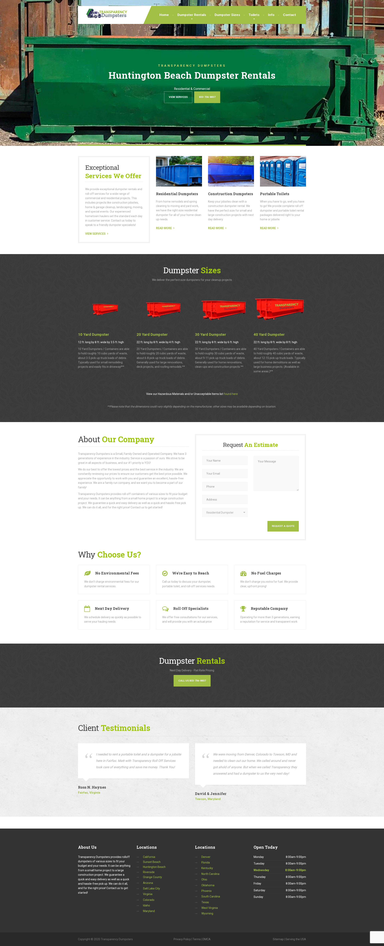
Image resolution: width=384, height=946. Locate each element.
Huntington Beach (154, 866)
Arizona (148, 882)
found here (231, 393)
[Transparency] (103, 12)
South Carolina (210, 896)
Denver (205, 857)
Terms (197, 939)
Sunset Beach (152, 862)
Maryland (149, 911)
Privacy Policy (182, 939)
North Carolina (210, 873)
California (149, 857)
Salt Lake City (151, 888)
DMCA (207, 939)
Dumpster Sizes (227, 15)
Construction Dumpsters (230, 193)
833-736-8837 (207, 96)
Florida (205, 862)
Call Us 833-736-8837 (192, 680)
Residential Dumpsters (177, 193)
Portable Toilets (274, 193)
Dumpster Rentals (191, 15)
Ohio (204, 879)
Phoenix (206, 890)
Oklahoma (207, 885)
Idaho (146, 905)
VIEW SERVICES (95, 233)
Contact (289, 15)
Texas (205, 902)
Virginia (147, 894)
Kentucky (207, 868)
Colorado (148, 899)
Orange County (152, 877)
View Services (178, 96)
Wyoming (207, 913)
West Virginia (209, 907)
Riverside (149, 872)
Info (271, 15)
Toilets (254, 15)
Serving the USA (295, 939)
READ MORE (164, 228)
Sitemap (278, 939)
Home (164, 15)
